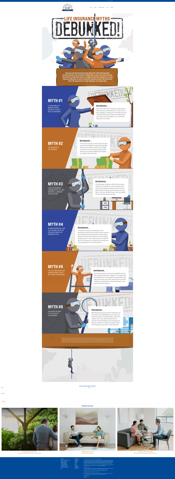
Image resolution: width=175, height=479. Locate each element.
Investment (76, 460)
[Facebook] (62, 0)
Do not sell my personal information (101, 465)
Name (2, 387)
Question (3, 393)
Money (76, 464)
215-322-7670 (111, 0)
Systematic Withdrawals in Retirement (29, 451)
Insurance (76, 462)
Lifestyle (76, 465)
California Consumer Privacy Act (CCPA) (106, 464)
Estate (76, 461)
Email (89, 387)
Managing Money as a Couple (87, 451)
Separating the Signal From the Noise (145, 451)
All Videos (76, 467)
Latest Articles (77, 466)
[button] (95, 7)
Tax (75, 463)
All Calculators (77, 468)
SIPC (101, 468)
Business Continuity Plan (86, 475)
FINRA (99, 468)
